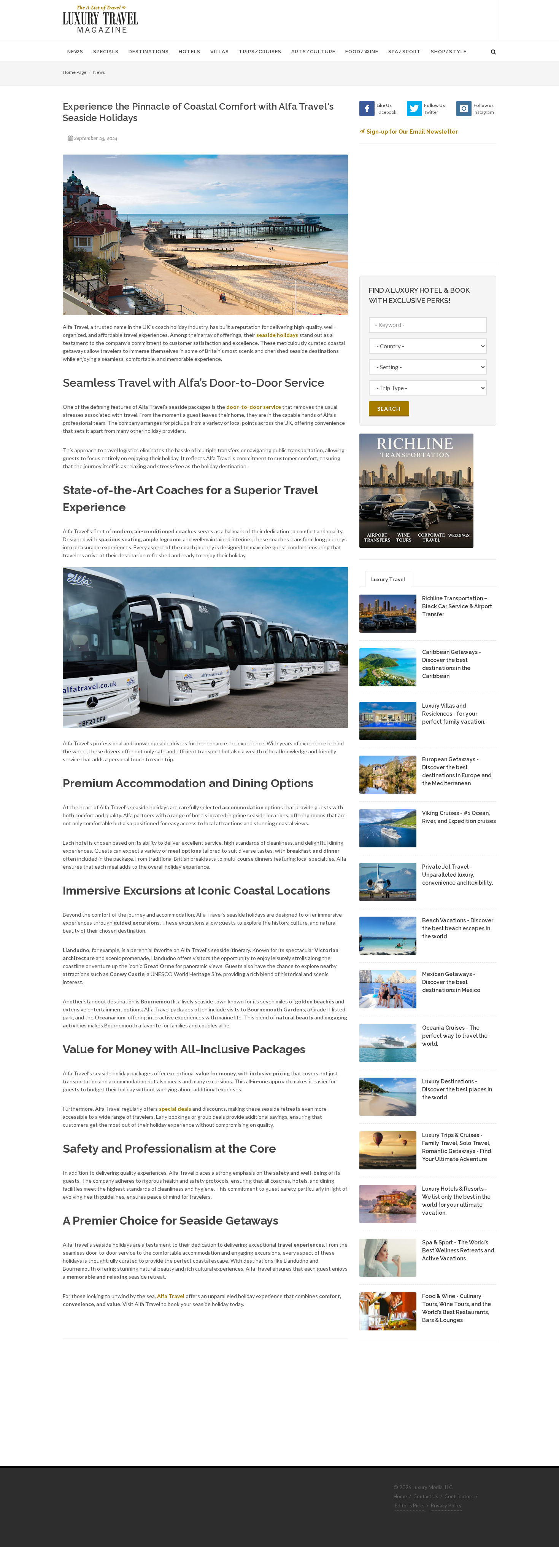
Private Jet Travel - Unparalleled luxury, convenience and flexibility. (457, 875)
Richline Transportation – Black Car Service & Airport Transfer (457, 606)
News (99, 72)
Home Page (74, 72)
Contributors (459, 1496)
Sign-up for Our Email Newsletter (412, 132)
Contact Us (425, 1496)
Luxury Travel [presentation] (388, 579)
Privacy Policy (446, 1505)
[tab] (388, 579)
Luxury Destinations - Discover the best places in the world (457, 1089)
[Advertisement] (355, 19)
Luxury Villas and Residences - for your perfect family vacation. (453, 714)
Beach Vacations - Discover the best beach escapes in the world (457, 928)
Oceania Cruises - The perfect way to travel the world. (455, 1036)
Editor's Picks (409, 1505)
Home (400, 1496)
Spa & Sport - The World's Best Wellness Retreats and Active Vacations (458, 1250)
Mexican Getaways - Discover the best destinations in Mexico (451, 982)
